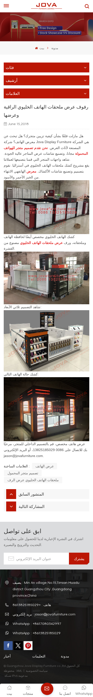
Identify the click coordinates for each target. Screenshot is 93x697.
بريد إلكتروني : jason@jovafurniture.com (44, 614)
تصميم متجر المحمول (22, 473)
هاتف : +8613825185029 (32, 604)
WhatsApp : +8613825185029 (37, 632)
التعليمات (38, 656)
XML (19, 670)
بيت (41, 48)
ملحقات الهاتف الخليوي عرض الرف (33, 479)
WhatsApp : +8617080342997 (37, 623)
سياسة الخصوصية (37, 670)
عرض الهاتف (44, 466)
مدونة (54, 48)
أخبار (7, 656)
